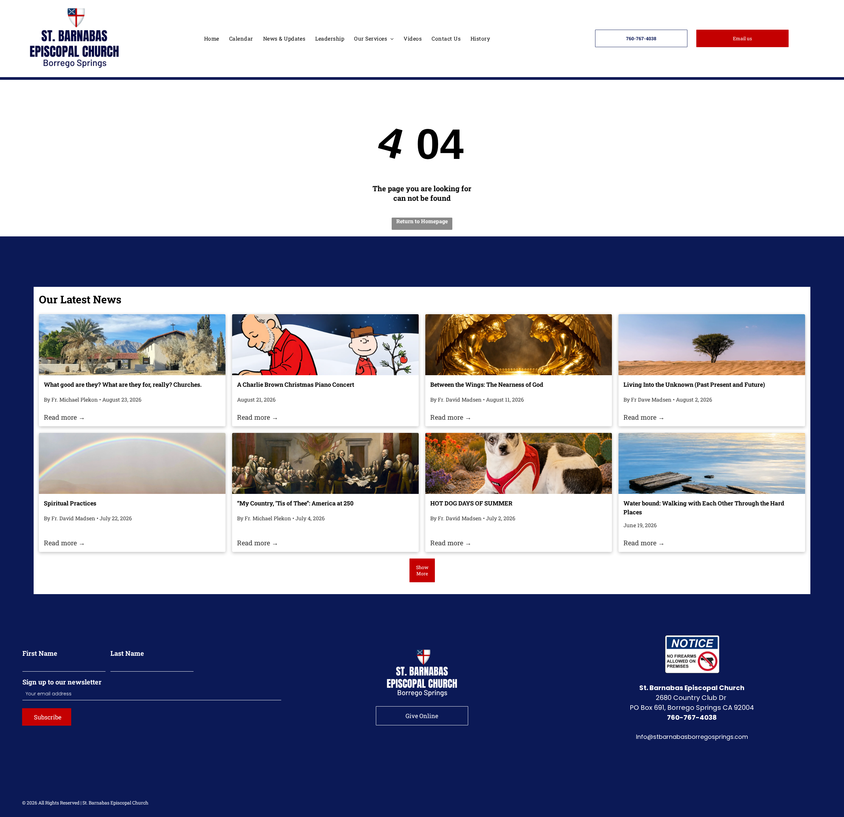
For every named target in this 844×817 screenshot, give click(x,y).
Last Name (127, 653)
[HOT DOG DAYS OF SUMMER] (518, 463)
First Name (39, 653)
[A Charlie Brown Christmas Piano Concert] (325, 344)
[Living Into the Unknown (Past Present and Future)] (711, 344)
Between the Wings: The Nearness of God (486, 384)
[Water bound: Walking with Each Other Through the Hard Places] (711, 463)
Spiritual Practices (70, 503)
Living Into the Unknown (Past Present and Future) (694, 384)
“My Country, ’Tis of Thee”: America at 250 (295, 503)
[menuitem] (211, 38)
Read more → (64, 417)
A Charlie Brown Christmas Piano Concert (295, 384)
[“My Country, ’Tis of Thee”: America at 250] (325, 463)
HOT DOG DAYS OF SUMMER (471, 503)
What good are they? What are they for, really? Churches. (123, 384)
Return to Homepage (422, 221)
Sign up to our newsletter (62, 682)
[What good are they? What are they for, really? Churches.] (132, 344)
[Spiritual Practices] (132, 463)
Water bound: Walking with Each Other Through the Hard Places (703, 507)
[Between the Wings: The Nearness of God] (518, 344)
